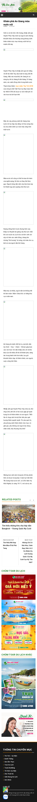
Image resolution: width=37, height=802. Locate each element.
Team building (10, 768)
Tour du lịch (9, 765)
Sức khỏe (8, 780)
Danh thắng (9, 759)
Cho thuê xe (9, 774)
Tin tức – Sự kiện (11, 756)
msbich (5, 26)
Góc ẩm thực (9, 762)
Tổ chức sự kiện (10, 771)
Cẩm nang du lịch (11, 777)
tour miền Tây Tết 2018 (24, 86)
